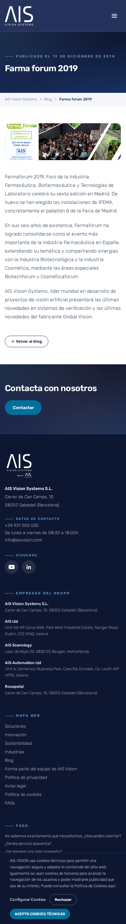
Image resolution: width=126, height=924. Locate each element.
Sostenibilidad (18, 743)
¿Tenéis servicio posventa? (28, 843)
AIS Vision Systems (21, 99)
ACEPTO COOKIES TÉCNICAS (40, 914)
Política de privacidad (26, 777)
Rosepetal (14, 686)
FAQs (10, 803)
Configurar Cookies (28, 899)
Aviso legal (15, 786)
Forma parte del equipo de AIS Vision (41, 769)
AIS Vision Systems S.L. (26, 603)
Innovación (16, 734)
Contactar (23, 407)
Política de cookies (23, 794)
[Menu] (114, 16)
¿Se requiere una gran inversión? (33, 851)
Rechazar (63, 900)
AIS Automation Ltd (23, 662)
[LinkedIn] (28, 567)
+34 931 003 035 (22, 525)
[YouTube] (11, 567)
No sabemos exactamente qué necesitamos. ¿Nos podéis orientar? (63, 836)
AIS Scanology (18, 645)
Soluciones (15, 726)
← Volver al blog (26, 341)
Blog (48, 99)
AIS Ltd (11, 621)
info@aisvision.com (23, 540)
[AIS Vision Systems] (19, 16)
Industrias (14, 751)
